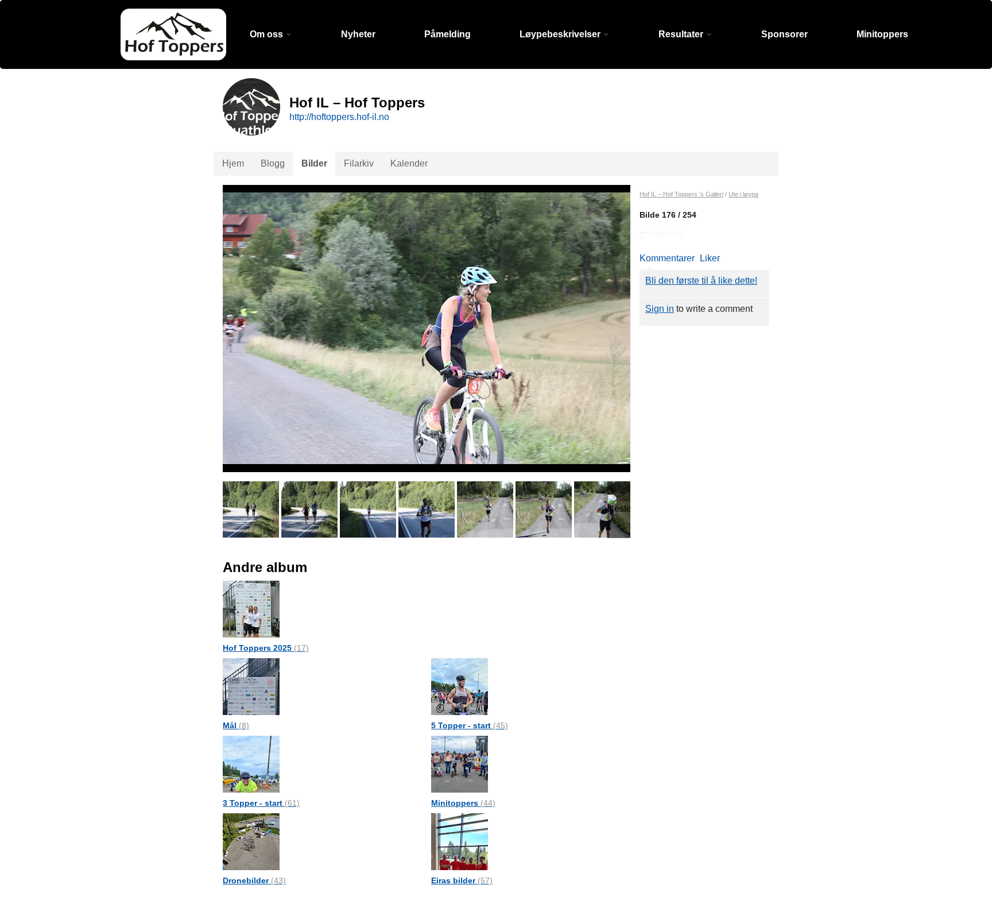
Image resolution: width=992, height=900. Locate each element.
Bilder (314, 163)
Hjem (233, 163)
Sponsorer (784, 34)
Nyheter (358, 34)
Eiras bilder (462, 880)
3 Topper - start (261, 803)
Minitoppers (882, 34)
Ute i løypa (743, 194)
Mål (236, 725)
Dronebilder (254, 880)
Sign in (659, 309)
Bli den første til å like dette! (701, 280)
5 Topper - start (469, 725)
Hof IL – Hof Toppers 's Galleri (681, 194)
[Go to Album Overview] (251, 608)
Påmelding (447, 34)
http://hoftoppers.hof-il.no (339, 117)
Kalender (409, 163)
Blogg (273, 163)
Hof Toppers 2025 (266, 647)
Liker (710, 258)
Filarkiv (359, 163)
